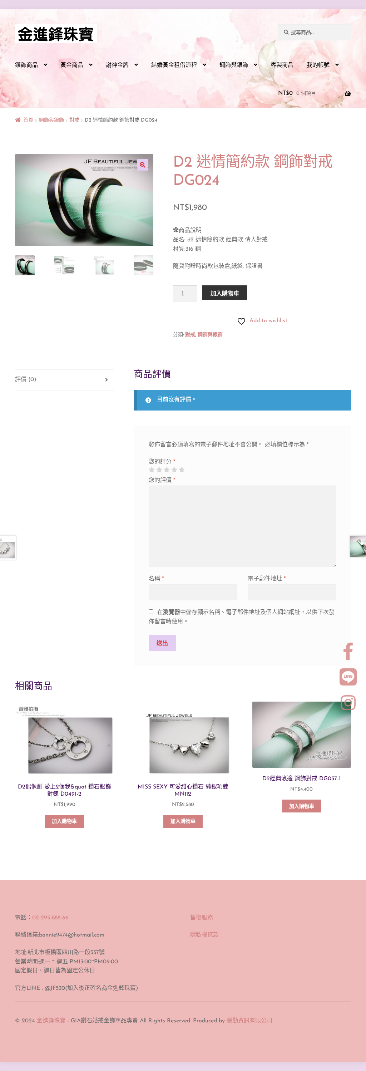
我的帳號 (318, 65)
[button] (142, 165)
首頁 (28, 120)
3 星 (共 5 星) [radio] (166, 470)
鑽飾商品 (26, 65)
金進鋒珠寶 (51, 1021)
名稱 (156, 579)
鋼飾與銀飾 (233, 65)
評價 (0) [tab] (25, 380)
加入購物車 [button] (64, 821)
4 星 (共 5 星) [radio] (174, 470)
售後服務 (201, 918)
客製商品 (282, 65)
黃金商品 (71, 65)
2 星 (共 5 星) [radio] (159, 470)
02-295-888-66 (50, 918)
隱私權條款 (204, 935)
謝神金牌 (117, 65)
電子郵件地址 (267, 579)
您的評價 (162, 480)
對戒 (74, 120)
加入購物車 (225, 293)
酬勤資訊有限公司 (249, 1021)
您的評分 (162, 462)
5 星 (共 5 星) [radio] (181, 470)
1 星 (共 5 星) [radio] (151, 470)
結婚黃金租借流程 (174, 65)
